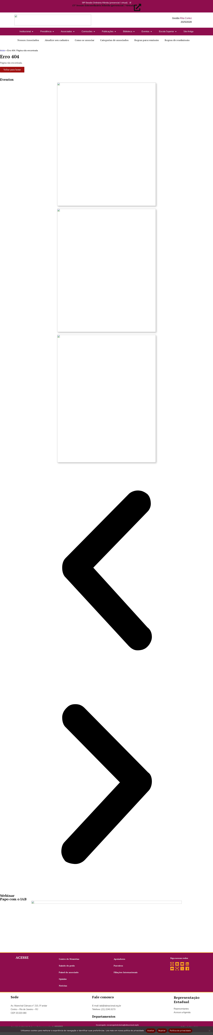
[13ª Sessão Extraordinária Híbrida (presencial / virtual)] (137, 7)
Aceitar (150, 1030)
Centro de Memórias (69, 959)
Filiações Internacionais (126, 972)
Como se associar (84, 40)
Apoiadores (119, 959)
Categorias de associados (114, 40)
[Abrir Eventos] (151, 31)
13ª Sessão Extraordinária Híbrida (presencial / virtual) (103, 5)
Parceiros (118, 965)
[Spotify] (177, 968)
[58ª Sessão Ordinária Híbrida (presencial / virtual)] (130, 2)
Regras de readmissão (177, 40)
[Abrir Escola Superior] (176, 31)
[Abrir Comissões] (94, 31)
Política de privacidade (180, 1030)
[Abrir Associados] (74, 31)
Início (2, 50)
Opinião (63, 979)
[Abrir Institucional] (32, 31)
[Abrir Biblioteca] (134, 31)
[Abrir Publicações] (115, 31)
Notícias (63, 985)
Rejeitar (161, 1030)
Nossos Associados (28, 40)
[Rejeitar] (209, 1030)
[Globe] (172, 964)
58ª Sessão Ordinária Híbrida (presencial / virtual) (105, 2)
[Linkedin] (187, 964)
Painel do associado (69, 972)
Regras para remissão (146, 40)
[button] (106, 571)
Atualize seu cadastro (57, 40)
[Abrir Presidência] (53, 31)
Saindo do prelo (67, 965)
